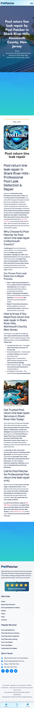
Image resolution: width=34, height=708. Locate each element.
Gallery (3, 611)
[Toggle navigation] (31, 3)
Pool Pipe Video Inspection (10, 636)
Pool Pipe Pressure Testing (10, 633)
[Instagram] (7, 671)
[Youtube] (15, 671)
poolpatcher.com (18, 511)
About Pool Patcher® (8, 604)
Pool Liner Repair (7, 642)
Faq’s (3, 617)
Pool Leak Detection (8, 630)
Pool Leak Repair (6, 645)
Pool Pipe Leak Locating (9, 639)
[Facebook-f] (3, 671)
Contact (4, 620)
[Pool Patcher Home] (7, 3)
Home (3, 601)
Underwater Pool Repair (9, 648)
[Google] (11, 671)
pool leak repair (18, 297)
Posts (3, 614)
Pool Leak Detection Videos (10, 608)
